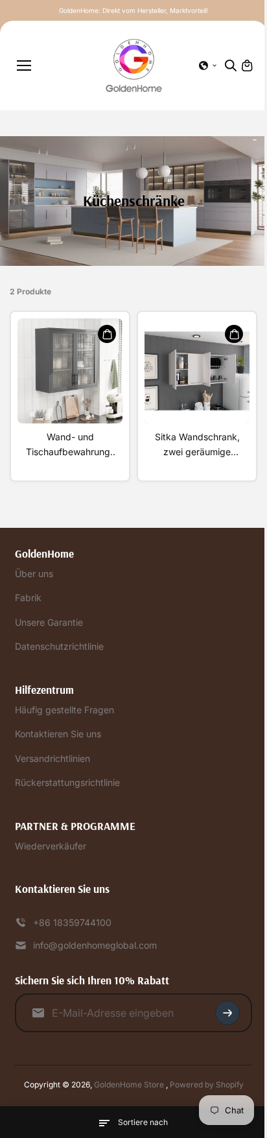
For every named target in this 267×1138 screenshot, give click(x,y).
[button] (208, 65)
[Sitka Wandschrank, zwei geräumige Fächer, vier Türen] (197, 370)
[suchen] (230, 65)
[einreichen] (227, 1013)
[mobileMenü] (24, 65)
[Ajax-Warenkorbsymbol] (246, 65)
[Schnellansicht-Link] (107, 334)
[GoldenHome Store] (134, 65)
